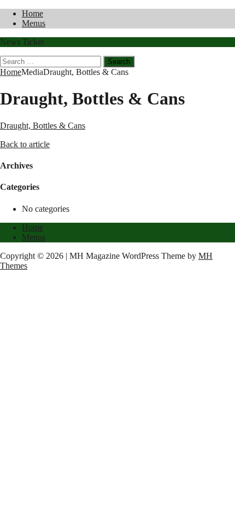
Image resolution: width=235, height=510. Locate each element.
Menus (33, 23)
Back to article (25, 144)
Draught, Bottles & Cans (42, 125)
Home (32, 13)
